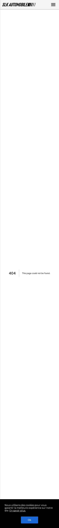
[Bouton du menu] (53, 4)
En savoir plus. (17, 510)
